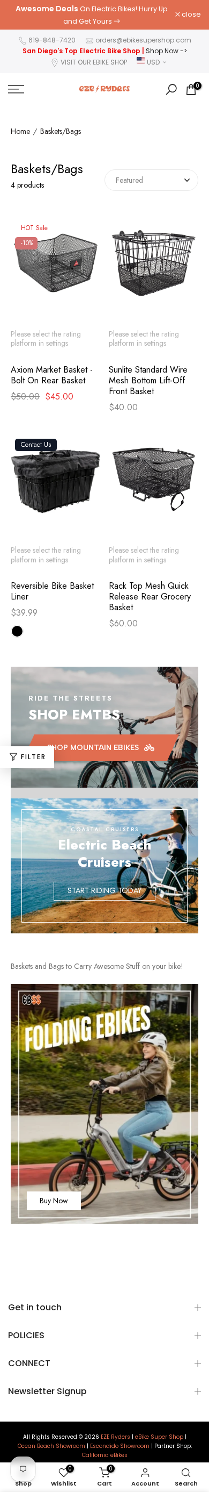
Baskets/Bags (60, 132)
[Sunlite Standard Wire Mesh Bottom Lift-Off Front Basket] (154, 268)
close (190, 14)
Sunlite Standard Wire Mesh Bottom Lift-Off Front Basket (148, 381)
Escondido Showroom (120, 1446)
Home (20, 132)
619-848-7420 (52, 40)
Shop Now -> (166, 50)
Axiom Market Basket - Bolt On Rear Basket (52, 375)
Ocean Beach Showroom (51, 1446)
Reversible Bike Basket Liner (52, 591)
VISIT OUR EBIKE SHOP (94, 62)
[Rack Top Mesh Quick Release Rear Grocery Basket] (154, 485)
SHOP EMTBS (74, 714)
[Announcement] (91, 15)
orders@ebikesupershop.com (143, 40)
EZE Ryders (115, 1437)
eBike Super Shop (159, 1437)
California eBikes (105, 1455)
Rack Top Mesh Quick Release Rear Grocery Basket (150, 597)
